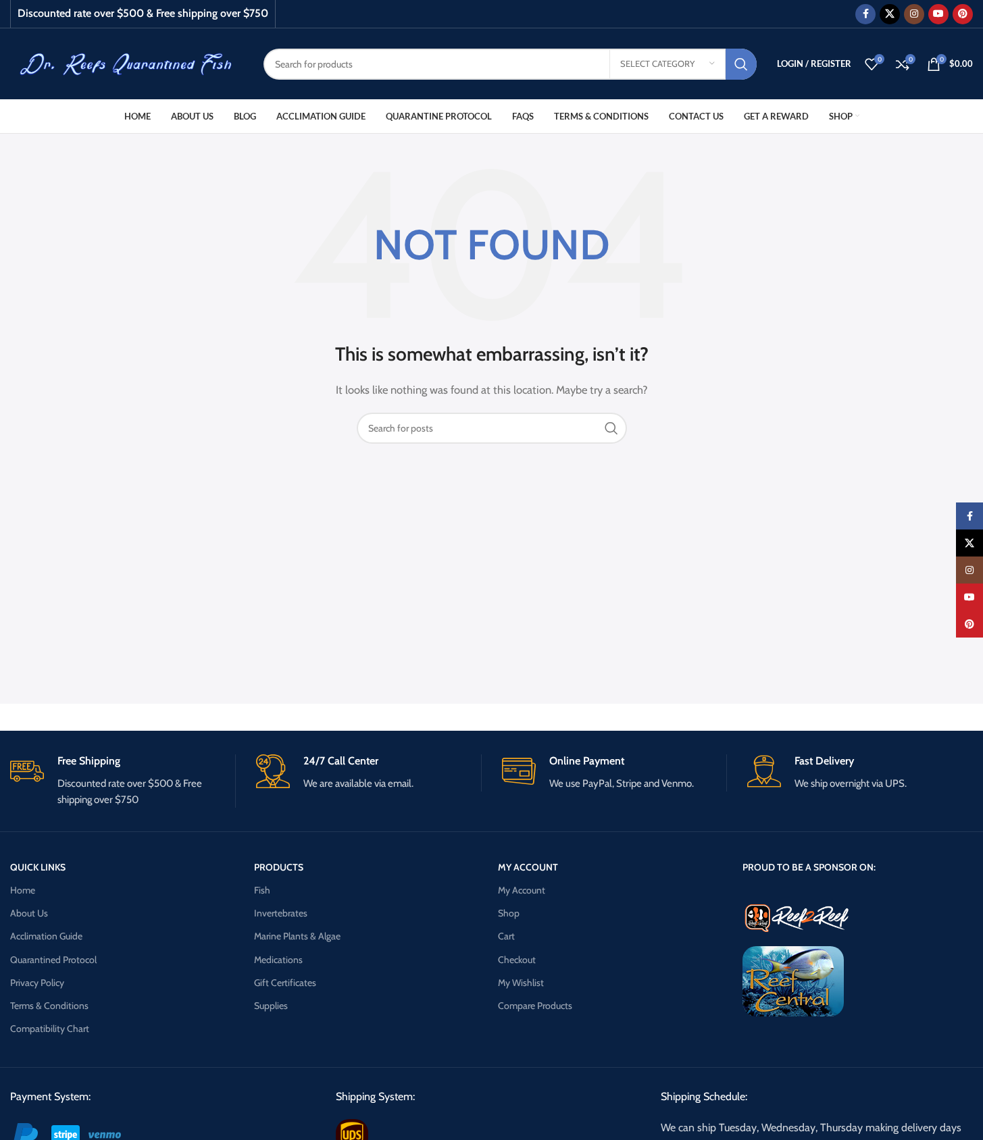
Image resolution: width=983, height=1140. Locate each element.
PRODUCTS (278, 867)
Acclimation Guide (46, 936)
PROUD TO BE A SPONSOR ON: (809, 867)
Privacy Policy (37, 983)
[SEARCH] (741, 64)
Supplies (271, 1006)
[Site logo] (126, 63)
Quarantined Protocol (53, 960)
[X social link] (890, 14)
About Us (29, 913)
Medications (278, 960)
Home (22, 890)
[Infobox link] (122, 781)
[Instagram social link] (914, 14)
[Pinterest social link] (963, 14)
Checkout (517, 960)
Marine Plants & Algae (297, 936)
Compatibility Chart (49, 1028)
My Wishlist (521, 983)
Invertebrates (280, 913)
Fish (262, 890)
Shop (509, 913)
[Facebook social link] (865, 14)
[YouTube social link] (938, 14)
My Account (521, 890)
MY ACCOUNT (528, 867)
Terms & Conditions (49, 1006)
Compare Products (535, 1006)
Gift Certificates (285, 983)
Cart (506, 936)
